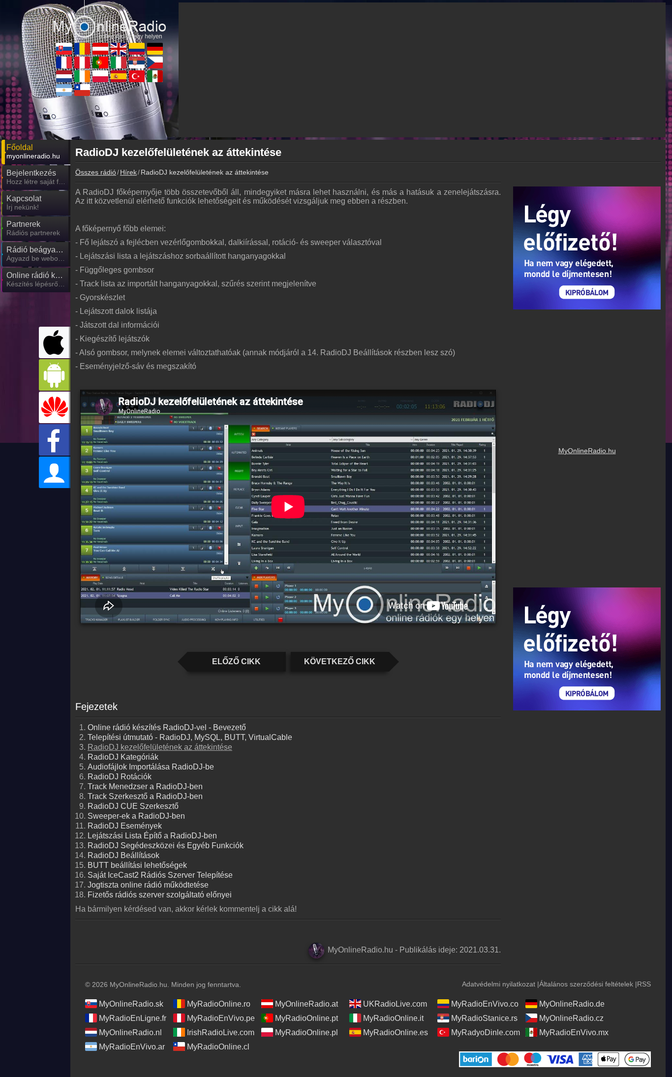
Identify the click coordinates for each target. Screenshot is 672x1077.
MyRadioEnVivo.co (485, 1004)
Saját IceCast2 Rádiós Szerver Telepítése (160, 875)
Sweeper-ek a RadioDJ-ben (136, 816)
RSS (644, 984)
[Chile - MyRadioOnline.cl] (82, 90)
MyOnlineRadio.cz (571, 1018)
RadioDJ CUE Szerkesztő (133, 806)
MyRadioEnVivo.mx (574, 1032)
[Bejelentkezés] (54, 472)
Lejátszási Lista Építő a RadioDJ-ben (152, 835)
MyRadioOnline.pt (306, 1018)
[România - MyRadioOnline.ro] (82, 49)
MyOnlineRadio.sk (131, 1004)
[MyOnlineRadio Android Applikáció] (54, 375)
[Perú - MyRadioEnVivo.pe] (82, 62)
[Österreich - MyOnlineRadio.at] (100, 49)
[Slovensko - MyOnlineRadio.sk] (64, 49)
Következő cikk (339, 661)
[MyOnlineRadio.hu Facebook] (54, 440)
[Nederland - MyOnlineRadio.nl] (64, 76)
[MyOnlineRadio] (109, 19)
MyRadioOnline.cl (218, 1047)
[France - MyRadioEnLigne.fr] (64, 62)
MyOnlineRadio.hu (587, 451)
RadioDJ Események (125, 826)
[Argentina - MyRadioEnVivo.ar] (64, 90)
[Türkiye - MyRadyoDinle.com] (137, 76)
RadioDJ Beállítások (123, 855)
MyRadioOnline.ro (218, 1004)
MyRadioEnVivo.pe (221, 1018)
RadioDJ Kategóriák (123, 757)
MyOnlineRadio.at (306, 1004)
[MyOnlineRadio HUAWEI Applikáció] (54, 407)
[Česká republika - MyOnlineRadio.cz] (155, 62)
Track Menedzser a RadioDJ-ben (145, 786)
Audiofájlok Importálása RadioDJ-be (151, 767)
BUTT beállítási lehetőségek (137, 865)
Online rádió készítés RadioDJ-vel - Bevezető (167, 727)
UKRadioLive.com (395, 1004)
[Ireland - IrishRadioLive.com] (82, 76)
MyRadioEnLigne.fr (132, 1018)
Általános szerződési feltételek (586, 984)
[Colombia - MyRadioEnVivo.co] (137, 49)
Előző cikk (236, 661)
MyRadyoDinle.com (485, 1032)
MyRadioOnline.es (395, 1032)
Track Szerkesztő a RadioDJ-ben (145, 796)
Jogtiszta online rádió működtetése (148, 885)
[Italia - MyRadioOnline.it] (118, 62)
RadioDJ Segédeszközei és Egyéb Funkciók (166, 845)
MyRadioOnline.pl (306, 1032)
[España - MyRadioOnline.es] (118, 76)
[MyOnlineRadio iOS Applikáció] (54, 342)
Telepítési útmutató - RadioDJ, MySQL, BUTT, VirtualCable (190, 737)
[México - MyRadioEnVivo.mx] (155, 76)
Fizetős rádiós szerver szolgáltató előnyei (160, 895)
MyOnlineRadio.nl (130, 1032)
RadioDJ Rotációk (120, 776)
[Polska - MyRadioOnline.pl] (100, 76)
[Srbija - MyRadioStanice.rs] (137, 62)
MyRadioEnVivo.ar (132, 1047)
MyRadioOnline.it (393, 1018)
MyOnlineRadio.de (572, 1004)
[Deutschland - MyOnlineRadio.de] (155, 49)
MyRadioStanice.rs (484, 1018)
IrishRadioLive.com (220, 1032)
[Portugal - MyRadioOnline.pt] (100, 62)
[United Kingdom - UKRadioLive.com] (118, 49)
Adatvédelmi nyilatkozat (498, 984)
